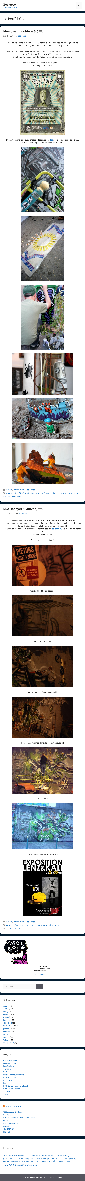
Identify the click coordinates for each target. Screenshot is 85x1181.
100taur (5, 1155)
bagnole (10, 1155)
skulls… (6, 1034)
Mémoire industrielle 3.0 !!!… (24, 31)
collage (28, 1155)
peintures (31, 490)
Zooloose (9, 4)
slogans (32, 1161)
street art (62, 1161)
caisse (22, 1155)
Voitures (6, 1040)
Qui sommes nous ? (42, 974)
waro (14, 497)
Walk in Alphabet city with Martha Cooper (19, 1118)
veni (9, 497)
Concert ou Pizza (10, 1060)
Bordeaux (17, 1155)
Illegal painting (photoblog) (13, 1075)
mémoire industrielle (38, 925)
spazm (70, 493)
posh (5, 1161)
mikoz (63, 493)
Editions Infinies (9, 1063)
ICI (59, 63)
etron (57, 1155)
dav (43, 1155)
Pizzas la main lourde (11, 1089)
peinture (72, 1159)
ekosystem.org (13, 1106)
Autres (6, 1009)
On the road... (19, 490)
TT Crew (6, 1092)
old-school (7, 1023)
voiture (23, 1165)
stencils (47, 1161)
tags (67, 1161)
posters (10, 1161)
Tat (51, 140)
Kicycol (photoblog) (11, 1077)
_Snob (5, 1094)
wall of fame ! (8, 1043)
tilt (70, 1161)
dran (49, 1155)
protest (15, 1161)
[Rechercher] (39, 986)
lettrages (6, 1020)
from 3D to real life (10, 1123)
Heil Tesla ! (7, 1115)
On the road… (8, 1026)
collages (6, 1012)
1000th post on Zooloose (13, 1112)
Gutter (5, 1072)
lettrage (27, 1159)
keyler (38, 493)
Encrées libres (9, 1066)
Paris (67, 1158)
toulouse (10, 1164)
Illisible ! (6, 1132)
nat (63, 1159)
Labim (5, 1083)
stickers (6, 1037)
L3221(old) (7, 1080)
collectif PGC (18, 493)
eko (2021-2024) (9, 1129)
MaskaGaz (39, 1159)
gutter (20, 1159)
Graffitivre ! (7, 1069)
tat (4, 497)
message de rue (48, 1159)
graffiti (72, 1155)
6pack (9, 493)
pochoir (77, 1159)
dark (27, 493)
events (6, 1017)
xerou (19, 497)
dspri (32, 493)
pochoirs (6, 1031)
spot (76, 493)
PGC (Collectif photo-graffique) (15, 1086)
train (18, 1165)
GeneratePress (56, 1177)
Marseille (7, 1126)
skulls (27, 1161)
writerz (29, 1165)
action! (9, 490)
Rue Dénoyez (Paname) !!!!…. (24, 509)
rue (24, 1161)
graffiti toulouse (10, 1158)
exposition (63, 1155)
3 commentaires (13, 928)
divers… (6, 1014)
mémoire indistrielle (51, 493)
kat (23, 1159)
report (21, 1161)
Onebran (6, 1120)
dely (46, 1155)
